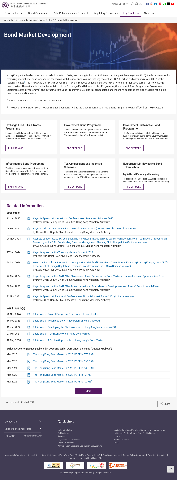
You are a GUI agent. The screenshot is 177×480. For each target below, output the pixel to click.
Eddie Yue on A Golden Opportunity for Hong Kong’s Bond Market (68, 340)
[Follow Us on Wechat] (164, 4)
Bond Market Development (66, 20)
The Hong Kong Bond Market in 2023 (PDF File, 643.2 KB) (63, 368)
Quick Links (66, 421)
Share (167, 403)
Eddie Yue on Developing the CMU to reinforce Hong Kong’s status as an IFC (74, 327)
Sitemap (71, 458)
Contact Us (116, 4)
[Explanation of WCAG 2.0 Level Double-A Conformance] (53, 465)
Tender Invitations (122, 439)
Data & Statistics (65, 430)
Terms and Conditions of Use (91, 458)
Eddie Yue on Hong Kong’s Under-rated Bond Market (61, 333)
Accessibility (33, 455)
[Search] (132, 3)
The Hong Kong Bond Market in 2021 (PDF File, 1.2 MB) (62, 381)
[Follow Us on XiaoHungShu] (33, 436)
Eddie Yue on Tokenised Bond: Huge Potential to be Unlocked (66, 320)
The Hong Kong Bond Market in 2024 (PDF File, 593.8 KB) (63, 361)
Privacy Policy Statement (134, 455)
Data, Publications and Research (71, 13)
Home (5, 20)
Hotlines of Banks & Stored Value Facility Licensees (136, 433)
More (88, 391)
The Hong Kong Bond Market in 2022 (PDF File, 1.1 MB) (62, 374)
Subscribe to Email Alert (18, 428)
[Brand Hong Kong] (96, 465)
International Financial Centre (39, 20)
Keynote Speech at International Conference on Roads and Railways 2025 (73, 218)
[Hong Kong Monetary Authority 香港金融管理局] (25, 5)
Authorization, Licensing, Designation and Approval (80, 446)
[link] (141, 3)
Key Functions (131, 13)
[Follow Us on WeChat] (35, 436)
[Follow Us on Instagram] (151, 3)
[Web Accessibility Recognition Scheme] (75, 465)
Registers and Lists (66, 443)
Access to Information (15, 455)
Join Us (117, 436)
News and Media (14, 13)
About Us (149, 13)
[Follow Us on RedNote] (160, 4)
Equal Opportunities (111, 455)
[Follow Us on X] (168, 3)
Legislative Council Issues (69, 439)
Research (62, 436)
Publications (63, 433)
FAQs (116, 443)
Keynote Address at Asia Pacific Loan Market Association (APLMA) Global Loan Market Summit (84, 228)
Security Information (157, 455)
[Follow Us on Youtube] (172, 4)
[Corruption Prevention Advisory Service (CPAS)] (118, 465)
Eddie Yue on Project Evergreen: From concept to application (66, 314)
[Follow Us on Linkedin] (155, 4)
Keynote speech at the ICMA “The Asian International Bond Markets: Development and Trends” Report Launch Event (96, 286)
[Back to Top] (170, 469)
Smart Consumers (38, 13)
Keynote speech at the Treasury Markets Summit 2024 (63, 252)
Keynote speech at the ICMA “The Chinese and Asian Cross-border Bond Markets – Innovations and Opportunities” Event (99, 276)
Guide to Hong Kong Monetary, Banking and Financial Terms (139, 430)
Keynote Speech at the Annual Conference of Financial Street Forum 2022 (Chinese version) (83, 296)
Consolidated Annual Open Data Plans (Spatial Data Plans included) (70, 455)
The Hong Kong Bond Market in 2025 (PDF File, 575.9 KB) (63, 354)
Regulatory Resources (106, 13)
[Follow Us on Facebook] (147, 4)
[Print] (136, 3)
